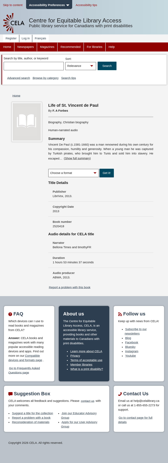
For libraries (94, 47)
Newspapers (25, 47)
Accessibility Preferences (47, 5)
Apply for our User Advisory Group (79, 424)
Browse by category (46, 78)
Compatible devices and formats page (25, 358)
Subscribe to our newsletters (136, 331)
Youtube (130, 355)
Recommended (71, 47)
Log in (26, 38)
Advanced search (18, 78)
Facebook (131, 342)
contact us (87, 401)
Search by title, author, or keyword (26, 58)
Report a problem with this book (69, 287)
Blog (128, 338)
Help (112, 47)
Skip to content (12, 5)
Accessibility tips (86, 5)
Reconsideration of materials (30, 422)
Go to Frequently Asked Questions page (24, 370)
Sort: (68, 58)
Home (7, 47)
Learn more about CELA (86, 351)
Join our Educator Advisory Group (79, 415)
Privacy (75, 355)
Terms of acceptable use (86, 360)
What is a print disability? (86, 369)
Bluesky (130, 347)
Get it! (107, 173)
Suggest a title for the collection (32, 413)
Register (11, 38)
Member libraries (81, 364)
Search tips (68, 78)
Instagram (131, 351)
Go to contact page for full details (135, 420)
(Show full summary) (77, 158)
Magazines (47, 47)
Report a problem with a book (31, 417)
